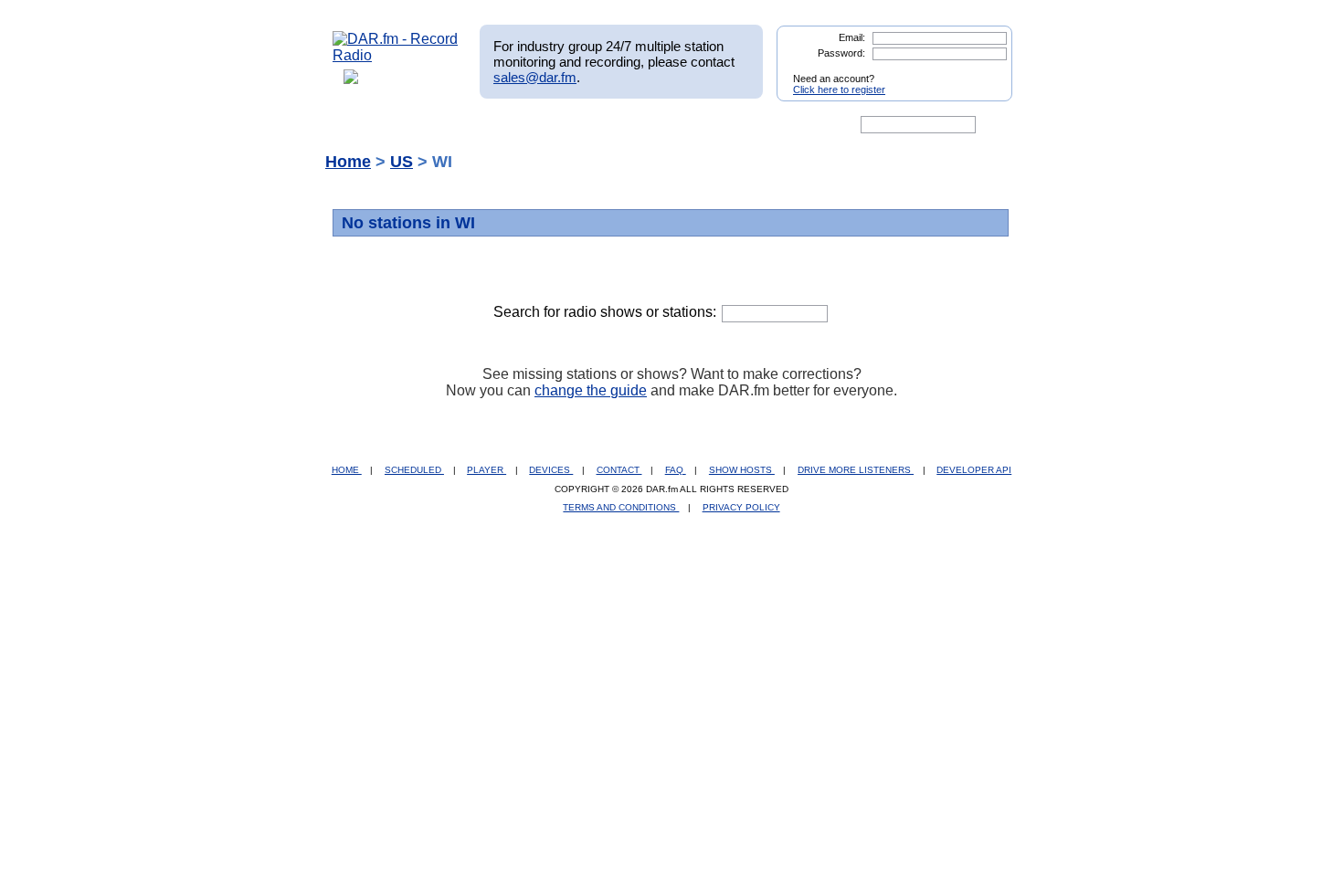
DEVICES (551, 470)
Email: (852, 37)
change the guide (590, 390)
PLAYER (486, 470)
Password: (841, 52)
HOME (347, 470)
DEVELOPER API (973, 470)
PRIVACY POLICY (741, 507)
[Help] (617, 125)
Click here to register (839, 89)
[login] (984, 71)
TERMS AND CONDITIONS (621, 507)
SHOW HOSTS (742, 470)
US (401, 162)
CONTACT (619, 470)
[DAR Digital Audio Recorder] (363, 125)
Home (348, 162)
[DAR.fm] (395, 55)
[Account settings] (759, 125)
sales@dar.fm (534, 77)
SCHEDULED (414, 470)
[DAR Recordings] (453, 125)
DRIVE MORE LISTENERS (856, 470)
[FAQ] (687, 125)
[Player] (542, 125)
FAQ (675, 470)
